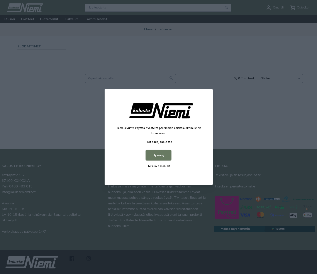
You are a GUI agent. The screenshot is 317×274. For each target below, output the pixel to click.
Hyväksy (158, 155)
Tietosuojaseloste (158, 142)
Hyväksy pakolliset (158, 166)
